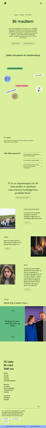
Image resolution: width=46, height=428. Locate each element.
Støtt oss (26, 264)
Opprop (6, 392)
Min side (6, 384)
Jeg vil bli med (15, 43)
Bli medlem (29, 14)
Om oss (6, 375)
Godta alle (5, 422)
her (21, 415)
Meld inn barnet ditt (28, 43)
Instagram (7, 397)
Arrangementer (8, 390)
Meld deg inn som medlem (22, 197)
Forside (16, 14)
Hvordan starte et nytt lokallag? (31, 209)
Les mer (27, 222)
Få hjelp (9, 362)
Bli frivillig (6, 237)
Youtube (6, 399)
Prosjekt (12, 310)
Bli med (22, 14)
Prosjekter (6, 299)
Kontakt (6, 377)
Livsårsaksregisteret (9, 380)
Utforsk (6, 373)
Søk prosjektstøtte (9, 388)
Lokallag (6, 379)
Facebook (7, 396)
